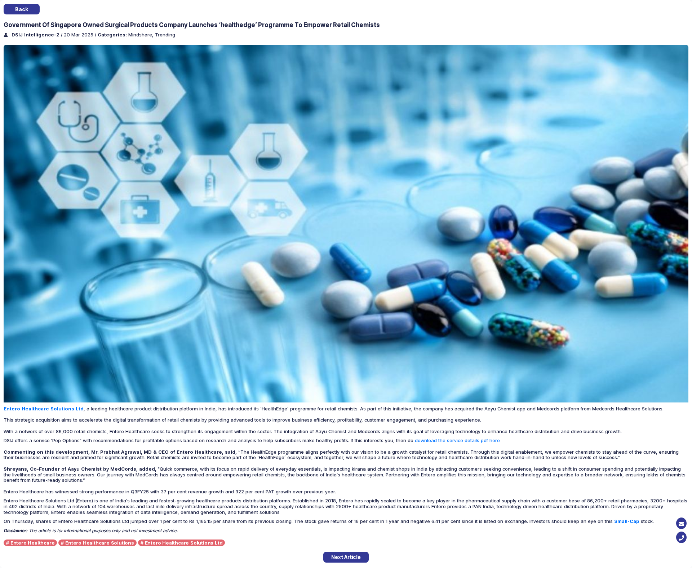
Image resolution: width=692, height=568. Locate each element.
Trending (165, 35)
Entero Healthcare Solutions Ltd (184, 543)
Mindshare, (141, 35)
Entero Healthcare (32, 543)
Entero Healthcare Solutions (99, 543)
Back (21, 9)
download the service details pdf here (457, 440)
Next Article (346, 557)
